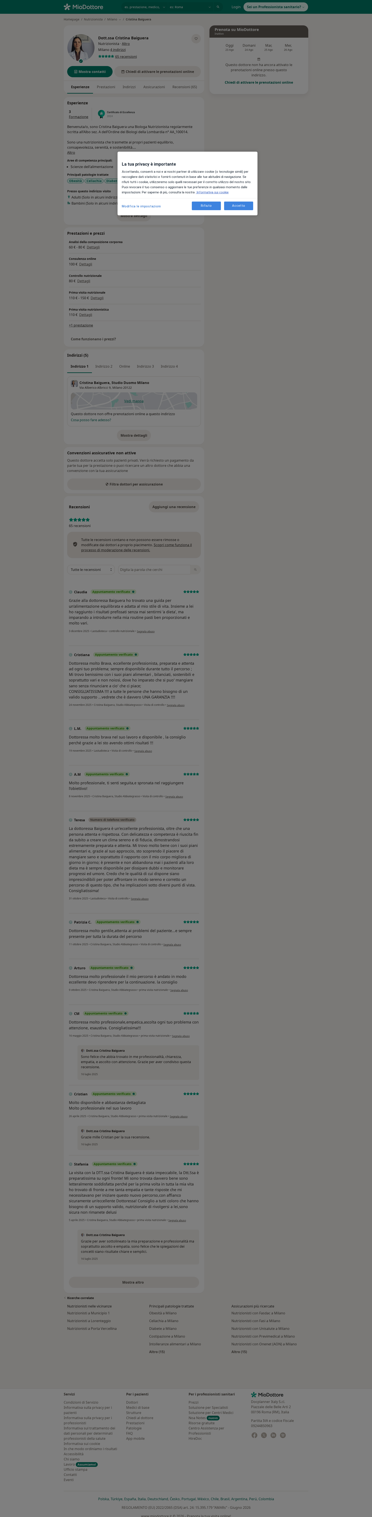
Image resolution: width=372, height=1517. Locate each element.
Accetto (238, 206)
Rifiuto (206, 206)
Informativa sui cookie (212, 192)
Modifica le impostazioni (141, 206)
